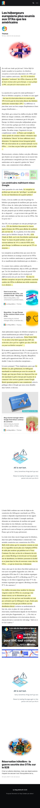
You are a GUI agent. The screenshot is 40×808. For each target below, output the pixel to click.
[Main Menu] (37, 3)
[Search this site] (33, 3)
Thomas (5, 34)
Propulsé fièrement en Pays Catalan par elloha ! (20, 793)
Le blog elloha (17, 790)
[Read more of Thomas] (4, 28)
